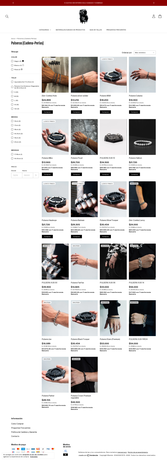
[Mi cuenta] (154, 16)
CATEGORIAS (44, 30)
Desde (13, 171)
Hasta (24, 171)
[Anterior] (13, 2)
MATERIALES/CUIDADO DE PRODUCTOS (70, 30)
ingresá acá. (122, 452)
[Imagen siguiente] (65, 73)
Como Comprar (17, 424)
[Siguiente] (154, 2)
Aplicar (36, 175)
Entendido (34, 457)
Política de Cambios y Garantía (24, 432)
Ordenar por (127, 53)
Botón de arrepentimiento (138, 452)
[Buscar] (7, 16)
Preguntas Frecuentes (20, 428)
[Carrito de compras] (160, 16)
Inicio (13, 38)
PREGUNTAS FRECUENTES (116, 30)
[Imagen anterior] (46, 73)
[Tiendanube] (88, 456)
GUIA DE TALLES (96, 30)
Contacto (15, 436)
